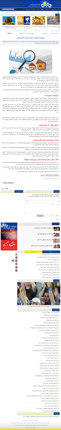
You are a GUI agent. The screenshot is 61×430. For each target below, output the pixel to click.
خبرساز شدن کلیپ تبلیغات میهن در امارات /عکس (49, 317)
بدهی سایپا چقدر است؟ (54, 335)
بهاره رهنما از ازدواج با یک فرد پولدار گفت (51, 315)
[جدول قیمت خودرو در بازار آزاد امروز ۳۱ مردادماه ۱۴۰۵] (23, 20)
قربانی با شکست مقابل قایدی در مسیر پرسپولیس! (49, 363)
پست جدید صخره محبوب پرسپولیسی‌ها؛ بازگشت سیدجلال (48, 262)
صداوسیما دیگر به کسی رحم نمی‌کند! (52, 403)
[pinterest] (16, 267)
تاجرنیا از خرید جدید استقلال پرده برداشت (51, 312)
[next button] (18, 280)
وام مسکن (51, 178)
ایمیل (58, 201)
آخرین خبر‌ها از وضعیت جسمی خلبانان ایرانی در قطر (49, 343)
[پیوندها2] (9, 235)
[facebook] (16, 271)
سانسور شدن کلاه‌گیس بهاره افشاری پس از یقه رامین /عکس (42, 245)
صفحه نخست (56, 30)
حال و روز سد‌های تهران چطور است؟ (52, 381)
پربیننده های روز (51, 251)
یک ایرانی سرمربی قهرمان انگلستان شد (51, 333)
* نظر (58, 204)
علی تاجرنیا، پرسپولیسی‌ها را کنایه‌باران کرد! (51, 411)
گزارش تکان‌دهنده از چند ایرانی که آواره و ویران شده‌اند (46, 11)
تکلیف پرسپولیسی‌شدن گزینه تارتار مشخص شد (50, 272)
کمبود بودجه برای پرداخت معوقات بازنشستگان (50, 393)
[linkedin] (16, 258)
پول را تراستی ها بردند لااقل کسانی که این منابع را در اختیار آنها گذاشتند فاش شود (43, 396)
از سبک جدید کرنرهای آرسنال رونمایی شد (51, 348)
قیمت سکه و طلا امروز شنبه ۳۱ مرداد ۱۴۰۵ (38, 27)
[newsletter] (8, 183)
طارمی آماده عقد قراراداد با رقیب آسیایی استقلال (49, 267)
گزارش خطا (4, 188)
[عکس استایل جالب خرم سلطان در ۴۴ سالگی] (57, 241)
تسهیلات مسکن (45, 178)
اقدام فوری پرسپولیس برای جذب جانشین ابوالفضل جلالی (48, 257)
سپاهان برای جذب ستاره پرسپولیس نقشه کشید (50, 277)
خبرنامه (25, 422)
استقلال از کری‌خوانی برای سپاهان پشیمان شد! (50, 398)
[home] (58, 9)
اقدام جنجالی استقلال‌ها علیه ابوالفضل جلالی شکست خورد (48, 264)
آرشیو (40, 422)
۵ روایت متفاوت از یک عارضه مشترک (51, 370)
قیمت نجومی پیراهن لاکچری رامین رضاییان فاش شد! (49, 270)
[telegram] (16, 261)
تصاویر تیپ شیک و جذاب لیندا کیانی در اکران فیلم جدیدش (39, 306)
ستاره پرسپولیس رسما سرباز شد (53, 259)
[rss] (24, 9)
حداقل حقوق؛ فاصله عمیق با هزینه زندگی (51, 383)
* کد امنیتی (57, 215)
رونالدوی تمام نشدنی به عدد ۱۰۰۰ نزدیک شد (50, 388)
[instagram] (16, 255)
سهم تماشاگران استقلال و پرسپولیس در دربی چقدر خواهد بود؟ (47, 375)
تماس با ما (33, 9)
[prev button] (21, 280)
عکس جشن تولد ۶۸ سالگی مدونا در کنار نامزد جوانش (43, 228)
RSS (12, 422)
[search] (1, 9)
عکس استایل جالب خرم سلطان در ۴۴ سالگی (45, 240)
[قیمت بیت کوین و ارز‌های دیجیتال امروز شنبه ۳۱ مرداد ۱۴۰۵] (8, 20)
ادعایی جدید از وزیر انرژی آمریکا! (52, 360)
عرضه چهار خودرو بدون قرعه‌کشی (52, 320)
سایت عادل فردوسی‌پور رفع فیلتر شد (52, 378)
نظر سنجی (28, 9)
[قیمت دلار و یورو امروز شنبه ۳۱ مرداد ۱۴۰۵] (53, 20)
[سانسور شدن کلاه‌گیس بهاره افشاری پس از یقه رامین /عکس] (57, 247)
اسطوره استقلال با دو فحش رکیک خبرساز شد (50, 275)
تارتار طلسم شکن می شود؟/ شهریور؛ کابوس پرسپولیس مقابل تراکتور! (46, 350)
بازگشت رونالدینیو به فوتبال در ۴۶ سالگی (51, 323)
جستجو (36, 422)
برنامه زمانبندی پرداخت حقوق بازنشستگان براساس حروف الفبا (47, 325)
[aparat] (16, 264)
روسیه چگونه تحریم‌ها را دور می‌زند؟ (52, 406)
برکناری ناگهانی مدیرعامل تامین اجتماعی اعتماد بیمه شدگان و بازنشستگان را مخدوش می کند (41, 416)
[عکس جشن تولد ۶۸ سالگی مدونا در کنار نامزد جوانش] (57, 229)
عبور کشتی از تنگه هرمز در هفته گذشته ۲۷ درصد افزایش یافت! (47, 345)
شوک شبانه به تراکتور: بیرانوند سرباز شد (51, 355)
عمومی (52, 30)
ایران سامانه (28, 427)
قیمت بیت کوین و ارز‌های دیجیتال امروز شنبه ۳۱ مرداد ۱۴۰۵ (8, 27)
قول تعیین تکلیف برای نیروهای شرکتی (51, 340)
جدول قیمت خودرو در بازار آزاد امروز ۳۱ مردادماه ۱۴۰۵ (23, 27)
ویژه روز (33, 251)
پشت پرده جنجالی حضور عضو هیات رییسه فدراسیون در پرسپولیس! (46, 386)
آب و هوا (21, 422)
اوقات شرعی (16, 422)
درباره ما (38, 9)
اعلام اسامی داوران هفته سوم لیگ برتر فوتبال (50, 338)
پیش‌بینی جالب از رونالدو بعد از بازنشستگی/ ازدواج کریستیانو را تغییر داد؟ (44, 328)
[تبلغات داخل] (9, 226)
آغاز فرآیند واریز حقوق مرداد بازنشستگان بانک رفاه (49, 368)
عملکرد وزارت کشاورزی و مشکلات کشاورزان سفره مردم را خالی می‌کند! (45, 391)
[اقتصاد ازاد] (9, 245)
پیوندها (42, 9)
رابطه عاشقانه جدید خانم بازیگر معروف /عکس (45, 234)
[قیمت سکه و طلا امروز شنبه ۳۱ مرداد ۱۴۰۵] (38, 20)
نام (58, 197)
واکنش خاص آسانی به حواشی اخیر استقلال (50, 254)
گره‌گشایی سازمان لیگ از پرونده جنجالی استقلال (49, 365)
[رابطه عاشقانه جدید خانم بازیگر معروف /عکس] (57, 235)
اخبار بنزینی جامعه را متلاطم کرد (53, 358)
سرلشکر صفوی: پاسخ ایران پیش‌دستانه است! (50, 353)
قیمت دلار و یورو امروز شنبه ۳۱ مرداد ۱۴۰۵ (53, 27)
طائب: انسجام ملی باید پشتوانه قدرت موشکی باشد (49, 330)
